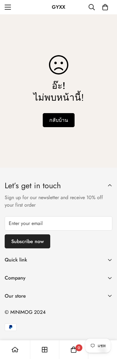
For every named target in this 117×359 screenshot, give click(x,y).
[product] (15, 349)
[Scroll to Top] (106, 326)
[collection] (44, 350)
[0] (105, 7)
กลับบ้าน (58, 120)
